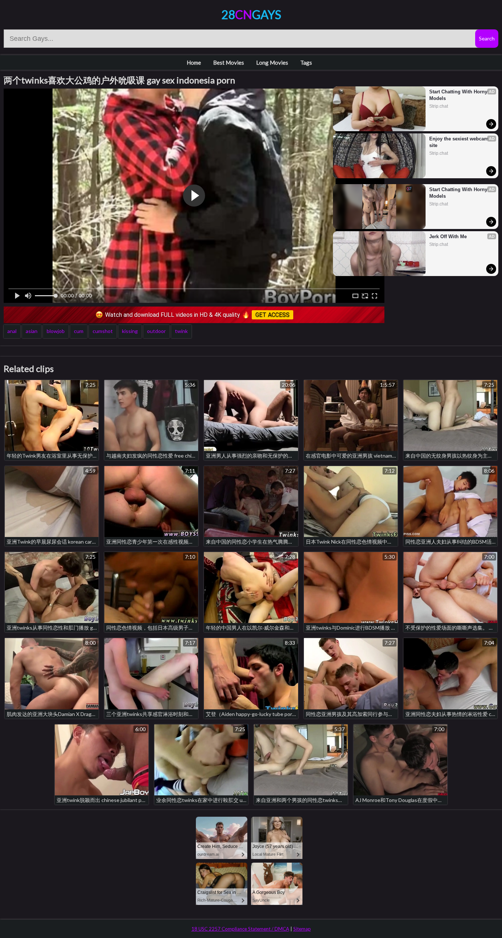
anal (12, 331)
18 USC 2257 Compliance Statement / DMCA (240, 929)
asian (31, 331)
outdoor (156, 331)
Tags (306, 62)
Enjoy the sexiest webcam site (459, 142)
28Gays (251, 14)
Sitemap (302, 929)
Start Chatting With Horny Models (459, 95)
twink (181, 331)
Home (194, 62)
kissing (130, 331)
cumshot (103, 331)
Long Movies (272, 62)
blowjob (56, 331)
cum (78, 331)
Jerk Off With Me (448, 236)
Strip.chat (438, 106)
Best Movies (228, 62)
